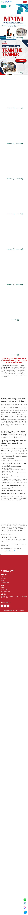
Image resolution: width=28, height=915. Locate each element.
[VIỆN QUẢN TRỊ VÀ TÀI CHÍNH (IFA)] (6, 2)
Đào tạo (2, 587)
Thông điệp (3, 578)
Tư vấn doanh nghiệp (5, 591)
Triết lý (2, 580)
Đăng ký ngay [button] (9, 37)
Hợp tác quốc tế (4, 589)
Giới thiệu (3, 576)
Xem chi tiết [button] (18, 37)
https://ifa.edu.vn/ (10, 550)
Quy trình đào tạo (5, 582)
